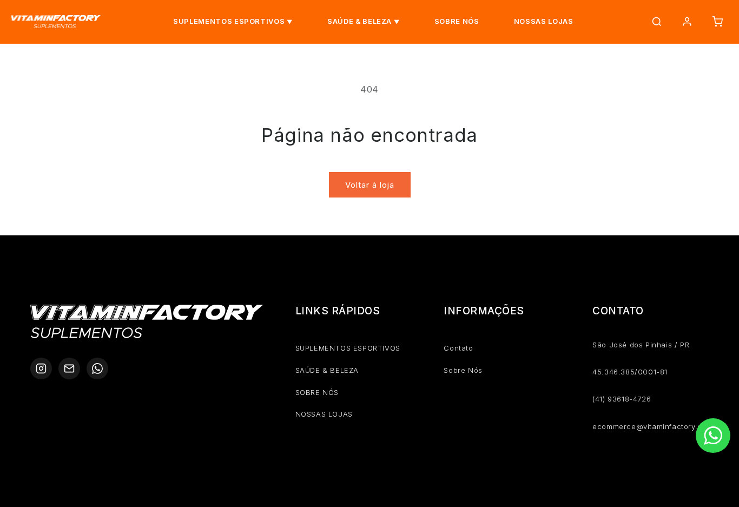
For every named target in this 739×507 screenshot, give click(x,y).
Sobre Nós (463, 370)
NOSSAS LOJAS (543, 21)
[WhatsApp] (97, 368)
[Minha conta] (687, 21)
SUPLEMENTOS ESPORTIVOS (229, 21)
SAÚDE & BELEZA (359, 21)
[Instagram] (41, 368)
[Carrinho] (717, 21)
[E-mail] (69, 368)
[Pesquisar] (657, 21)
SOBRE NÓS (456, 21)
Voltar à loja (369, 185)
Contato (458, 348)
